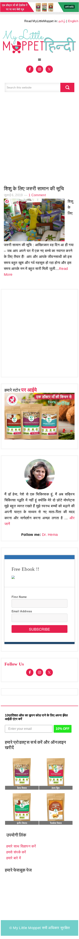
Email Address (22, 611)
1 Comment (37, 195)
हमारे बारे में (13, 858)
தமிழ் (62, 21)
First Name (19, 597)
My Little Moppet (39, 42)
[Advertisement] (39, 141)
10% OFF (62, 728)
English (73, 21)
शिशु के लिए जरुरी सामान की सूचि (34, 188)
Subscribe (39, 629)
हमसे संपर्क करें (16, 852)
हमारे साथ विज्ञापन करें (21, 846)
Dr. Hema (50, 535)
